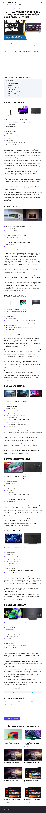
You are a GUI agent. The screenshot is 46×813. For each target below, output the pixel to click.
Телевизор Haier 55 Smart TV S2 (12, 780)
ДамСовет (12, 2)
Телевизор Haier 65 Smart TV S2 (12, 762)
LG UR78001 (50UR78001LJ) (15, 91)
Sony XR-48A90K (12, 93)
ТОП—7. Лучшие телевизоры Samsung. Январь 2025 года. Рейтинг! (32, 743)
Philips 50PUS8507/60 (13, 89)
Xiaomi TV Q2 (11, 85)
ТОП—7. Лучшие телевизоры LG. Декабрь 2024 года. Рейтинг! (13, 742)
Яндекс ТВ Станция (13, 83)
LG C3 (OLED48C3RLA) (13, 95)
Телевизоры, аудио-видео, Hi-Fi (12, 37)
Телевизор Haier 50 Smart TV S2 (32, 762)
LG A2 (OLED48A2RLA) (13, 87)
